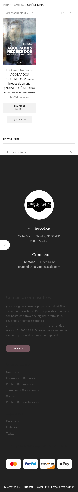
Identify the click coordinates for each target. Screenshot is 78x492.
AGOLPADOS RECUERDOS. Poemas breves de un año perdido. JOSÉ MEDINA (19, 83)
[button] (18, 348)
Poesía (29, 70)
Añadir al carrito (19, 107)
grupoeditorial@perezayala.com (28, 325)
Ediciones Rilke (15, 70)
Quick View (19, 119)
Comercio (18, 4)
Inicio (6, 4)
